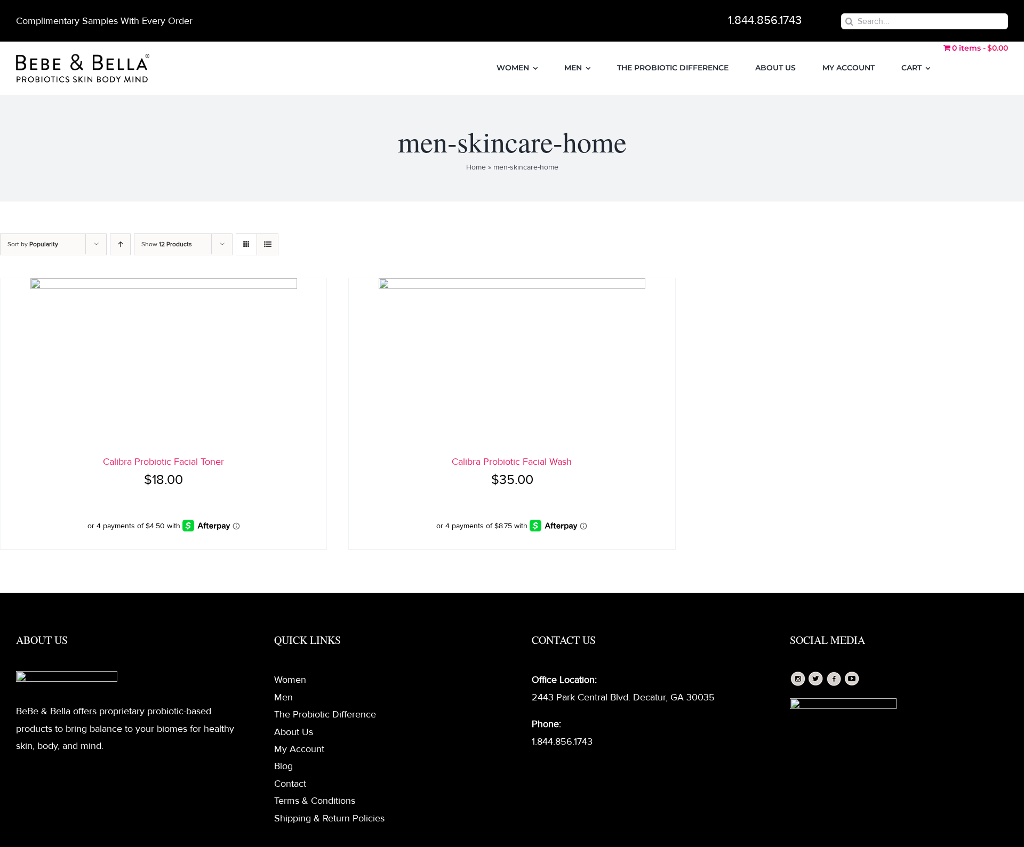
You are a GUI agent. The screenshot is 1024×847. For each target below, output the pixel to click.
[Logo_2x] (82, 58)
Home (476, 167)
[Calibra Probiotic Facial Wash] (512, 362)
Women (290, 679)
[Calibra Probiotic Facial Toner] (163, 362)
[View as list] (267, 244)
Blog (283, 766)
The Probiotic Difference (325, 714)
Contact (290, 783)
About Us (293, 732)
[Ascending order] (120, 244)
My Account (299, 749)
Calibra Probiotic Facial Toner (163, 461)
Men (283, 697)
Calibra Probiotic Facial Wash (512, 461)
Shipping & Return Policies (329, 818)
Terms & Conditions (314, 800)
